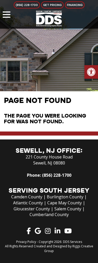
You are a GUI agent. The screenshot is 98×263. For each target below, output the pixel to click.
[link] (91, 72)
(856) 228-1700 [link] (56, 175)
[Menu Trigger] (6, 14)
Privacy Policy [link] (26, 242)
